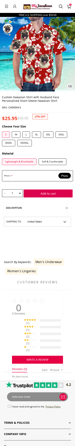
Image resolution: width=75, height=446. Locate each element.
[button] (6, 6)
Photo (64, 175)
